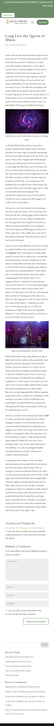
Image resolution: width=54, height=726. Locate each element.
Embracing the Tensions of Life (18, 662)
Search (44, 645)
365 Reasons (21, 45)
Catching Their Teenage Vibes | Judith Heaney (25, 528)
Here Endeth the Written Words (18, 666)
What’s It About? (12, 675)
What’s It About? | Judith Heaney (18, 692)
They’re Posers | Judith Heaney (17, 710)
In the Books (40, 692)
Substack (43, 22)
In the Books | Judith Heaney (17, 697)
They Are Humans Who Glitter (18, 671)
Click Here (8, 15)
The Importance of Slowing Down (19, 657)
